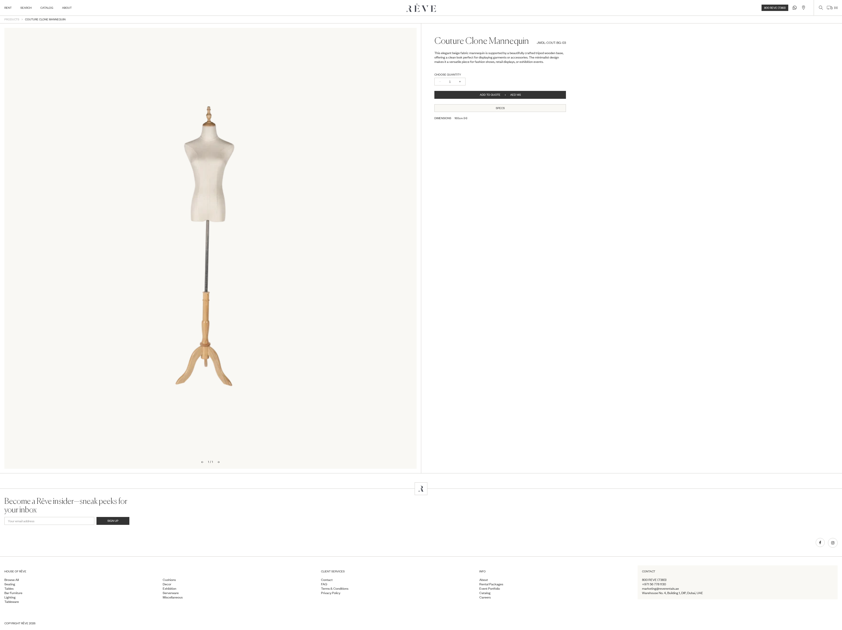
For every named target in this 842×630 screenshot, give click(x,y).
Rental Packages (491, 584)
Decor (167, 584)
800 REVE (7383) (775, 8)
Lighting (10, 597)
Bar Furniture (13, 593)
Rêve (24, 623)
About (483, 579)
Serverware (171, 593)
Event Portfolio (489, 588)
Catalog (485, 593)
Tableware (11, 601)
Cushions (169, 579)
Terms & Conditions (334, 588)
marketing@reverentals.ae (660, 588)
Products (11, 19)
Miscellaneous (173, 597)
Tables (9, 588)
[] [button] (835, 7)
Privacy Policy (330, 593)
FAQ (324, 584)
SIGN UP (112, 521)
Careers (485, 597)
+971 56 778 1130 (654, 584)
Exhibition (169, 588)
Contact (327, 579)
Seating (9, 584)
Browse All (11, 579)
